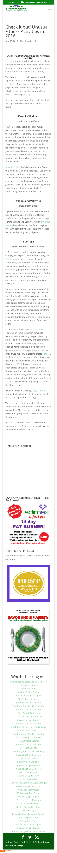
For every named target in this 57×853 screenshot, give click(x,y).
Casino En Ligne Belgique (28, 786)
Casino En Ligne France (28, 720)
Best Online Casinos (28, 758)
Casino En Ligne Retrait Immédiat (28, 831)
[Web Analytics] (6, 851)
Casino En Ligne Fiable (28, 775)
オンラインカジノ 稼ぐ (28, 796)
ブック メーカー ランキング (28, 800)
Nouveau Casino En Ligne (28, 695)
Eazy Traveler (39, 390)
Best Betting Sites (28, 747)
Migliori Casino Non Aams (28, 807)
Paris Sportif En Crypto (29, 713)
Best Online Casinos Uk (28, 761)
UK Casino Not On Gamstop (28, 716)
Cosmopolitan (12, 259)
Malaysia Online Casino (28, 793)
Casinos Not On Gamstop (28, 702)
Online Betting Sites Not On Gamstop (28, 681)
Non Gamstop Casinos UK (28, 737)
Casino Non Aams (28, 685)
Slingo (46, 353)
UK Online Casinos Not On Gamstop (28, 727)
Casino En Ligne (28, 810)
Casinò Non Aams (28, 821)
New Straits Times (34, 329)
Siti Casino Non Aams (28, 699)
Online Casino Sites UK (28, 730)
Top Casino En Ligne (28, 803)
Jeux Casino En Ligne (28, 779)
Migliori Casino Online (28, 692)
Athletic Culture (13, 167)
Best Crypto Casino (28, 817)
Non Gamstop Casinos (28, 740)
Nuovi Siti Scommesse (28, 789)
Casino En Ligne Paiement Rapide (28, 814)
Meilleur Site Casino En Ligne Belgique (28, 782)
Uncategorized (27, 41)
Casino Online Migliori (28, 772)
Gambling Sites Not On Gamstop (28, 706)
